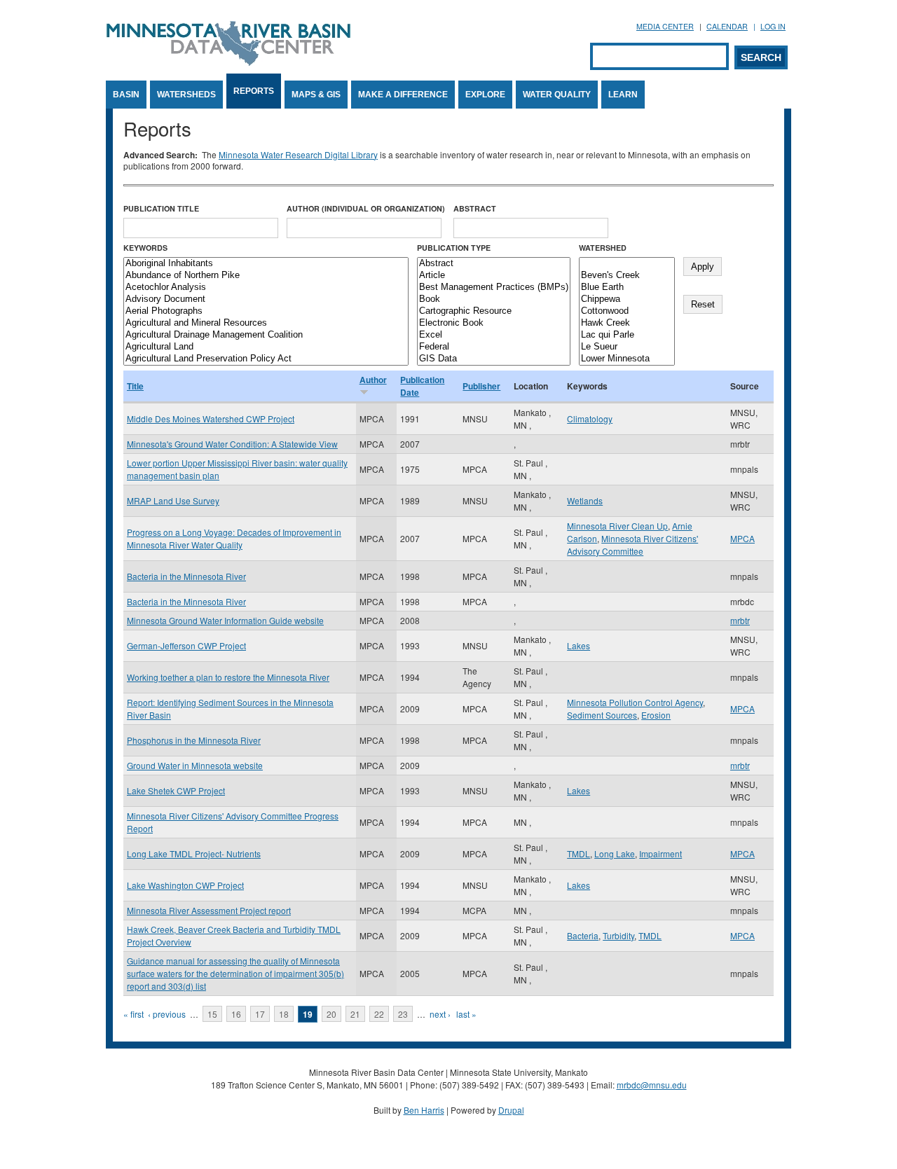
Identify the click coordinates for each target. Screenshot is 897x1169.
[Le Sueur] (627, 347)
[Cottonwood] (627, 311)
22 (379, 1014)
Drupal (511, 1110)
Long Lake (614, 853)
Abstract (474, 208)
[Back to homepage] (228, 62)
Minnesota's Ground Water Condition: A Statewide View (232, 444)
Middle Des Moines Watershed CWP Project (210, 418)
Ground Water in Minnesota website (195, 765)
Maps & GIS (316, 94)
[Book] (494, 299)
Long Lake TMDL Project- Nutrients (194, 853)
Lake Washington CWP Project (185, 885)
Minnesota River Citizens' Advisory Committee (632, 544)
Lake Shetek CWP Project (176, 790)
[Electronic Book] (494, 323)
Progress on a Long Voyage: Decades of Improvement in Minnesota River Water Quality (234, 538)
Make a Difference (403, 94)
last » (466, 1014)
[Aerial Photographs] (266, 311)
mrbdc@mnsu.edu (652, 1085)
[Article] (494, 276)
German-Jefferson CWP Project (186, 645)
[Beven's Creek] (627, 276)
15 (212, 1014)
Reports (253, 91)
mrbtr (740, 620)
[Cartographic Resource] (494, 311)
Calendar (727, 26)
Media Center (665, 26)
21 (355, 1014)
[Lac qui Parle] (627, 335)
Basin (126, 94)
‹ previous (167, 1014)
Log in (773, 26)
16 (236, 1014)
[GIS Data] (494, 359)
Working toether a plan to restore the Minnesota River (228, 677)
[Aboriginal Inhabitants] (266, 264)
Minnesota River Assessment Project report (209, 910)
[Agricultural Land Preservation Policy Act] (266, 359)
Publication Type (454, 247)
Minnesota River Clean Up (617, 526)
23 (403, 1014)
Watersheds (186, 94)
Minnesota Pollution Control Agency (635, 702)
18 (284, 1014)
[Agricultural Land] (266, 347)
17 (260, 1014)
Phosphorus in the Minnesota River (194, 740)
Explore (485, 94)
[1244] (627, 264)
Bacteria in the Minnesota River (186, 576)
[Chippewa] (627, 299)
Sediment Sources (602, 715)
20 (331, 1014)
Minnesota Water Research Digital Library (298, 154)
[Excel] (494, 335)
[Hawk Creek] (627, 323)
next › (440, 1014)
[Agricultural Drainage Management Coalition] (266, 335)
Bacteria (582, 935)
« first (133, 1014)
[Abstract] (494, 264)
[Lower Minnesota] (627, 359)
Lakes (578, 645)
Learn (623, 94)
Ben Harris (424, 1110)
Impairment (660, 853)
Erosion (656, 715)
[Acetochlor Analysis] (266, 287)
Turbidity (618, 935)
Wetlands (585, 500)
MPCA (742, 538)
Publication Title (161, 208)
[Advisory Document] (266, 299)
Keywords (145, 247)
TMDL (578, 853)
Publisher (481, 386)
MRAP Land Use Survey (173, 500)
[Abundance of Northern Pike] (266, 276)
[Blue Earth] (627, 287)
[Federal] (494, 347)
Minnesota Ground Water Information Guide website (225, 620)
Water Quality (557, 94)
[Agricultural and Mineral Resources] (266, 323)
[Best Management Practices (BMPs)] (494, 287)
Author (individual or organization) (366, 208)
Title (135, 386)
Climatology (589, 418)
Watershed (602, 247)
